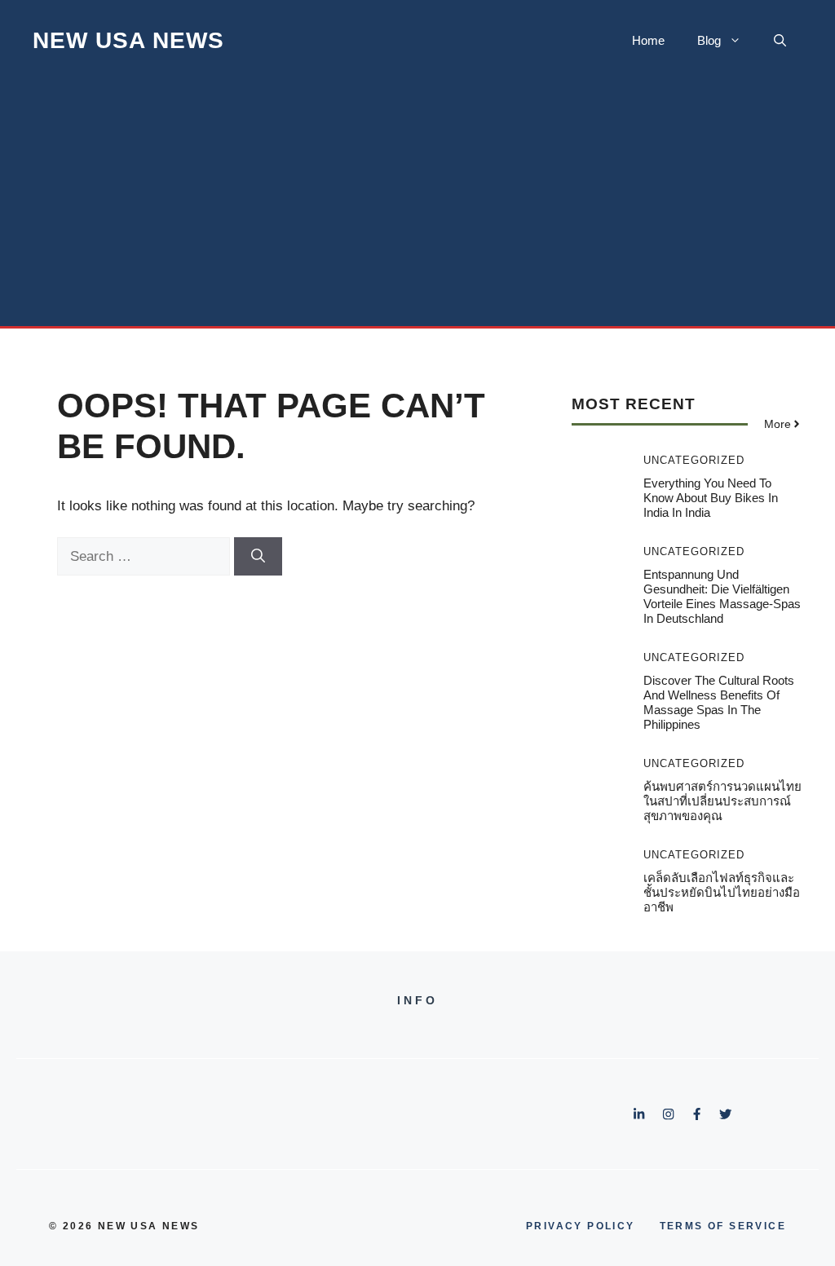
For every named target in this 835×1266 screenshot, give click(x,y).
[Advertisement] (417, 204)
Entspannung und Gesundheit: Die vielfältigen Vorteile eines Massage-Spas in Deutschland (722, 596)
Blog (709, 40)
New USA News (128, 40)
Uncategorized (693, 460)
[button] (780, 40)
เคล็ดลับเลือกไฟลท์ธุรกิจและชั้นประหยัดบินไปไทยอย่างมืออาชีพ (721, 892)
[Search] (258, 556)
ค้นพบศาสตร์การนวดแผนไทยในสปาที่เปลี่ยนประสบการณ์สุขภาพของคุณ (722, 801)
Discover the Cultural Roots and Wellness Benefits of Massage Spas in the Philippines (718, 702)
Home (648, 40)
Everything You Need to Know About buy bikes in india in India (710, 497)
